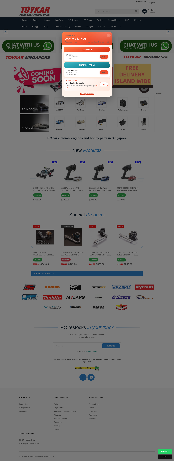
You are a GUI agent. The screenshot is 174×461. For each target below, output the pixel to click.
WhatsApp (165, 451)
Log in (103, 57)
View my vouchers (87, 94)
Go (104, 84)
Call (165, 457)
